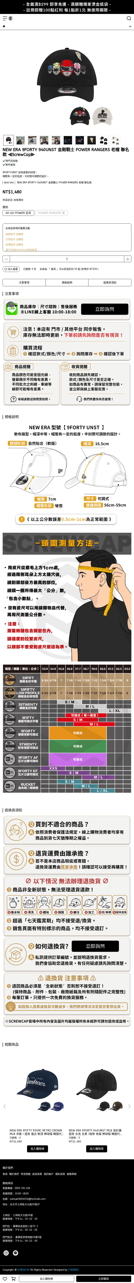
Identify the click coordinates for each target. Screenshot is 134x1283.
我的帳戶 (49, 1174)
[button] (129, 1106)
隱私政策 (60, 1174)
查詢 (5, 1174)
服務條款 (72, 1174)
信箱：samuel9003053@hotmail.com (24, 1199)
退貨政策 (37, 1174)
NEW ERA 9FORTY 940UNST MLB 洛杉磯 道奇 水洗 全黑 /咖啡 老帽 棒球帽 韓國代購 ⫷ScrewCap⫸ (96, 1132)
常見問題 (26, 1174)
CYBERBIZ (73, 1269)
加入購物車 (46, 1278)
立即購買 (103, 1278)
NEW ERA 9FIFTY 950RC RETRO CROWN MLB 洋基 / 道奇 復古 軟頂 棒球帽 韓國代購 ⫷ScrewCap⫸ (37, 1132)
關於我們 (14, 1174)
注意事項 (24, 282)
